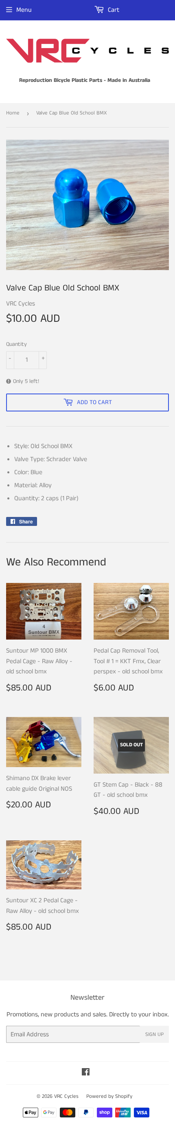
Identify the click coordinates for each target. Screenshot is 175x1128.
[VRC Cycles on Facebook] (85, 1073)
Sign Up (154, 1034)
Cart (112, 10)
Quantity (16, 344)
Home (13, 113)
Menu (24, 10)
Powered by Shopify (109, 1096)
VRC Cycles (66, 1096)
